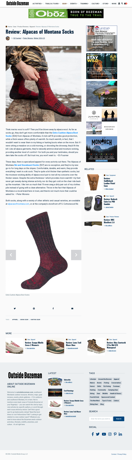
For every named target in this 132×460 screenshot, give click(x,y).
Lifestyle (93, 379)
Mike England (109, 189)
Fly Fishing (107, 386)
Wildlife (105, 393)
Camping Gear (113, 390)
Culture (116, 400)
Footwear (116, 386)
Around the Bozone (104, 379)
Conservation (116, 383)
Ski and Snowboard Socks (26, 165)
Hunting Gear (35, 319)
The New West (95, 400)
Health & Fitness (115, 393)
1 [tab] (42, 297)
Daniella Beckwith (73, 348)
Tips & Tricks (106, 400)
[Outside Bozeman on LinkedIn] (120, 434)
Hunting (92, 390)
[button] (15, 308)
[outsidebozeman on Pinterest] (115, 434)
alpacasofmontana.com (18, 204)
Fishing (106, 383)
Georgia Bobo (31, 348)
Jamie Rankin (109, 207)
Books (99, 383)
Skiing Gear (24, 319)
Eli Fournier (17, 38)
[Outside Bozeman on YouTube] (104, 434)
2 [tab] (44, 297)
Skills (99, 386)
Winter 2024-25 (39, 38)
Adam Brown (112, 351)
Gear (14, 26)
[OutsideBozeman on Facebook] (93, 434)
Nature (92, 383)
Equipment (113, 175)
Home (10, 26)
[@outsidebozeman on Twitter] (98, 434)
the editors (108, 225)
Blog (102, 404)
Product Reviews (23, 26)
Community (102, 390)
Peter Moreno (28, 38)
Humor (92, 386)
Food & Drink (94, 397)
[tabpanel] (43, 255)
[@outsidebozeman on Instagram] (110, 434)
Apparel (32, 26)
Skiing (92, 393)
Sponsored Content (108, 397)
